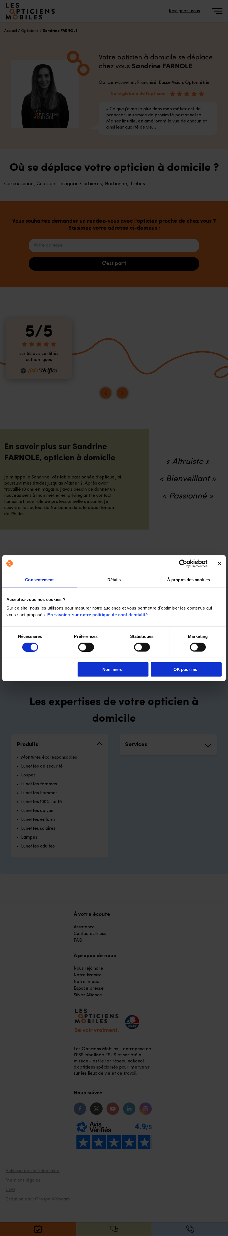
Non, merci (112, 669)
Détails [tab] (114, 579)
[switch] (86, 647)
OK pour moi (186, 669)
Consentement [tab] (39, 579)
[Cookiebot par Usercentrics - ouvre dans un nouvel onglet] (183, 563)
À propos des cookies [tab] (188, 579)
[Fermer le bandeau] (220, 563)
